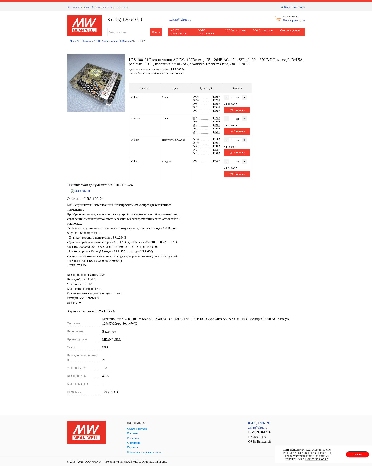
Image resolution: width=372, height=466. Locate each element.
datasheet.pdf (82, 190)
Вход (287, 6)
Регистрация (298, 6)
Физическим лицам (102, 7)
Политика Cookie (316, 459)
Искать (156, 31)
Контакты (122, 7)
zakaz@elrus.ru (180, 19)
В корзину (239, 109)
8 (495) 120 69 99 (259, 423)
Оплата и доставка (78, 7)
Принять (357, 454)
